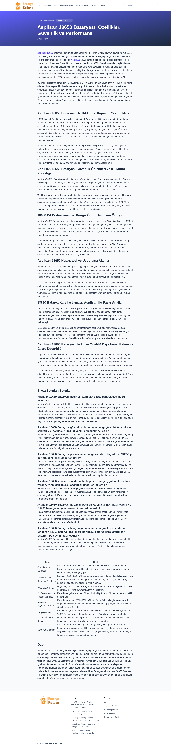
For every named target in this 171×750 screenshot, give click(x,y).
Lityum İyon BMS (98, 6)
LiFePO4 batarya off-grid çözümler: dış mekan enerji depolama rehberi (82, 704)
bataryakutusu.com (53, 743)
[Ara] (156, 6)
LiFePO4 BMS (82, 6)
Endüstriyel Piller (66, 6)
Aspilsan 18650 (50, 6)
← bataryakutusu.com (46, 20)
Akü (39, 6)
